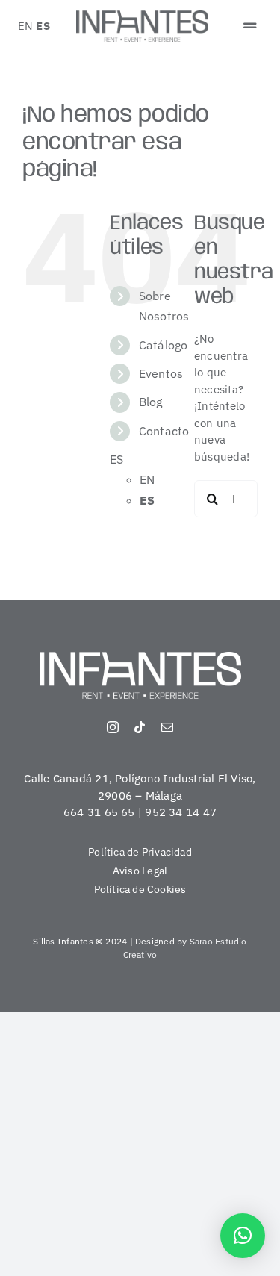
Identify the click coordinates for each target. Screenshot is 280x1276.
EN (25, 26)
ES (42, 26)
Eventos (161, 373)
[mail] (167, 727)
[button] (242, 1235)
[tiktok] (140, 727)
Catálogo (163, 344)
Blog (151, 401)
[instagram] (113, 727)
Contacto (164, 430)
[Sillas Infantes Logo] (142, 16)
